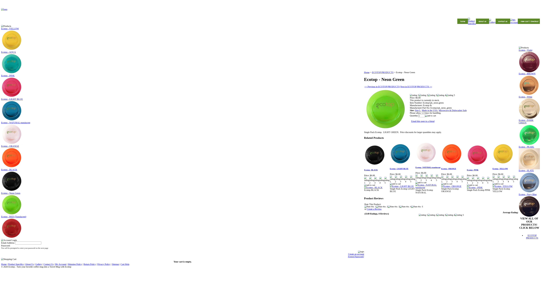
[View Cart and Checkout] (529, 23)
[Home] (462, 23)
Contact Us (49, 264)
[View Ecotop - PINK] (475, 187)
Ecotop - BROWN (527, 73)
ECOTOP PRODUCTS (382, 72)
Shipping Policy (75, 264)
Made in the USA (430, 110)
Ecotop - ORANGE (10, 146)
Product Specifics (16, 264)
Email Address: (8, 243)
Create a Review (374, 209)
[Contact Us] (503, 23)
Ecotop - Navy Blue (528, 194)
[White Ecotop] (529, 118)
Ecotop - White (525, 97)
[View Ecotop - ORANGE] (451, 186)
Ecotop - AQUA (8, 52)
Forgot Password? (356, 256)
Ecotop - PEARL (526, 147)
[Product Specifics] (472, 23)
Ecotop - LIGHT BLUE (12, 99)
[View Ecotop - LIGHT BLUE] (402, 186)
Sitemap (115, 264)
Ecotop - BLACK (9, 169)
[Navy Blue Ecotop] (529, 216)
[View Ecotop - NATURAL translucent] (428, 187)
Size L (418, 110)
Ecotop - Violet (525, 50)
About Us (29, 264)
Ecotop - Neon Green (10, 193)
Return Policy (90, 264)
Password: (5, 245)
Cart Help (125, 264)
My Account (60, 264)
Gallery (38, 264)
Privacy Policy (103, 264)
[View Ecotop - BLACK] (373, 187)
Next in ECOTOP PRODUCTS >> (416, 86)
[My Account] (514, 22)
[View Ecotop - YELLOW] (503, 186)
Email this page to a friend (422, 121)
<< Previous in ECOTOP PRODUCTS (382, 86)
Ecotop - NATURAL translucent (15, 122)
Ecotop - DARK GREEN (526, 121)
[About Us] (482, 23)
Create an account (356, 254)
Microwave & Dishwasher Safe (453, 110)
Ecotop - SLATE (526, 170)
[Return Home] (4, 9)
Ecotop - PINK (8, 75)
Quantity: (414, 115)
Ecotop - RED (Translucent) (13, 216)
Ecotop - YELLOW (10, 28)
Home (367, 72)
